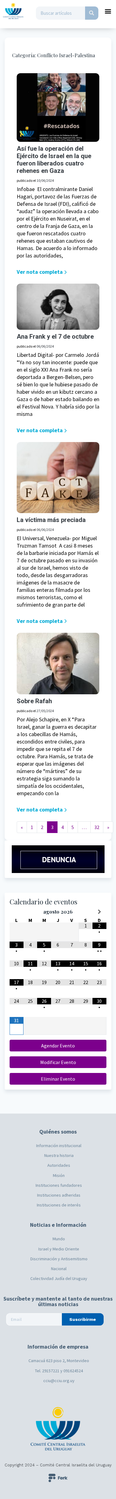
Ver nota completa (40, 272)
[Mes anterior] (17, 911)
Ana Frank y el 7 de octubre (55, 336)
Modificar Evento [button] (58, 1062)
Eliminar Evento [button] (58, 1079)
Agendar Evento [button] (58, 1046)
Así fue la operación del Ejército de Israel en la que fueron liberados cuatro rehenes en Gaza (54, 159)
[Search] (91, 13)
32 (96, 827)
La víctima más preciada (51, 520)
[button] (108, 11)
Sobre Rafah (34, 701)
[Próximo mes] (99, 911)
